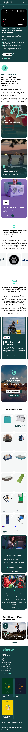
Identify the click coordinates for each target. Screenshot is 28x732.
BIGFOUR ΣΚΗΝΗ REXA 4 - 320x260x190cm (7, 447)
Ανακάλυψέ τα (7, 54)
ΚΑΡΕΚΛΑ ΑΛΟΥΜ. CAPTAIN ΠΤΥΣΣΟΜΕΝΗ (20, 528)
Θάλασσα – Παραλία (7, 129)
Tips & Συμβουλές (7, 633)
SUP (14, 174)
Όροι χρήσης (4, 722)
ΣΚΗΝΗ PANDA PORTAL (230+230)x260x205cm (7, 466)
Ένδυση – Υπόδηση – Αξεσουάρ (9, 135)
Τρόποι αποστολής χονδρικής (15, 722)
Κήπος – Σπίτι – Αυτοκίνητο (9, 132)
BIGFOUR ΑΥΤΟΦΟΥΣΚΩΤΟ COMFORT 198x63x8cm (20, 488)
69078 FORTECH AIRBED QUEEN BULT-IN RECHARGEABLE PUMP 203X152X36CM (20, 467)
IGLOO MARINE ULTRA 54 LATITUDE (20, 426)
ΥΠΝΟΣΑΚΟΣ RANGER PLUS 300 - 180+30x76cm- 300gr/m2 (7, 529)
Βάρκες (18, 174)
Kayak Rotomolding (7, 174)
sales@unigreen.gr (5, 664)
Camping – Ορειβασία (7, 126)
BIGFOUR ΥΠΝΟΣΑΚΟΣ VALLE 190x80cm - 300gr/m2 (20, 508)
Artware (9, 727)
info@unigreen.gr (5, 660)
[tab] (2, 58)
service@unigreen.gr (6, 668)
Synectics (20, 727)
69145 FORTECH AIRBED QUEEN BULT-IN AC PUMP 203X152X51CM (7, 488)
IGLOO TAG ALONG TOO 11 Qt (7, 428)
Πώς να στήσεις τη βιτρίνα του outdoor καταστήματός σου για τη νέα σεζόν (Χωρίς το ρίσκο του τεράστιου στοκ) (13, 636)
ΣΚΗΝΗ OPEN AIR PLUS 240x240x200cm (20, 447)
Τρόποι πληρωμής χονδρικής (8, 725)
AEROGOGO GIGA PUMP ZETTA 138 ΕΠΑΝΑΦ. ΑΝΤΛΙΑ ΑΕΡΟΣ (6, 508)
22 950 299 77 (5, 655)
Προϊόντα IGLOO (17, 126)
